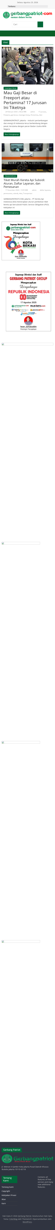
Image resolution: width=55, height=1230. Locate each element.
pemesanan (8, 193)
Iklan (4, 1199)
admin (32, 112)
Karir (4, 1203)
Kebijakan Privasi (9, 1195)
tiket (40, 115)
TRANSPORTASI (10, 176)
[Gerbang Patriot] (4, 33)
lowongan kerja (24, 115)
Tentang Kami (8, 1187)
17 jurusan (42, 112)
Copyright (6, 1191)
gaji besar (14, 115)
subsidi (15, 193)
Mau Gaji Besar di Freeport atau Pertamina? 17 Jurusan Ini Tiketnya (25, 100)
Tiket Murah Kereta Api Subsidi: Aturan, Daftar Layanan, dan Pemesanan (24, 183)
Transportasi (27, 193)
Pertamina (34, 115)
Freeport (7, 115)
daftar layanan (45, 190)
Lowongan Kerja (10, 88)
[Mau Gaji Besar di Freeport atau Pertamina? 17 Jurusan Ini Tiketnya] (27, 48)
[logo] (27, 1155)
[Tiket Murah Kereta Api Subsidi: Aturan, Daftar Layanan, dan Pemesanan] (27, 144)
